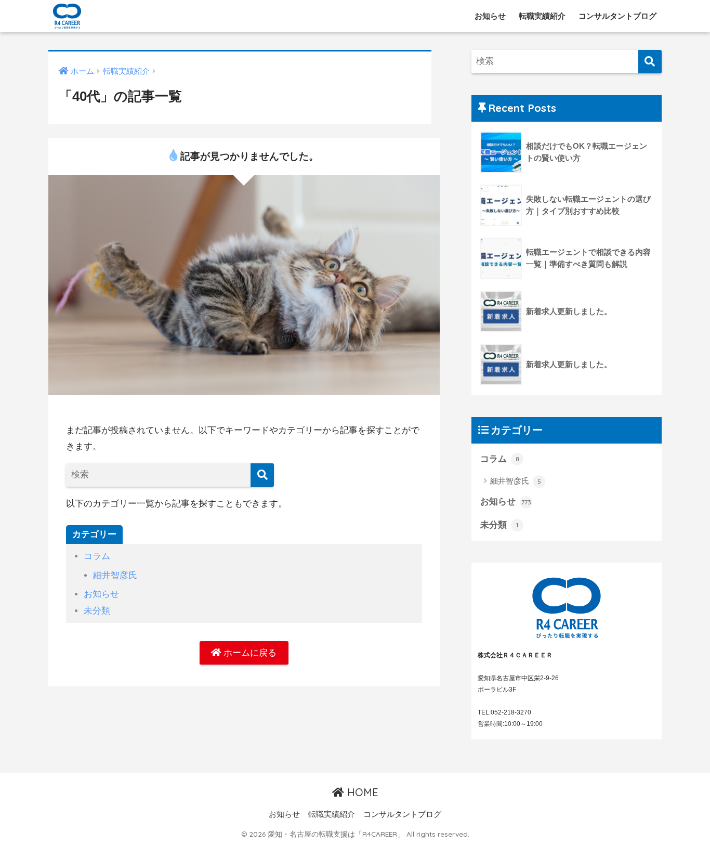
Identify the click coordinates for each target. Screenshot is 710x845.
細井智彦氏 (115, 575)
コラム (97, 556)
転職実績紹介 (542, 15)
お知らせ (490, 15)
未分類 (97, 611)
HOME (361, 792)
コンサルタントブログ (617, 15)
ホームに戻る (249, 653)
